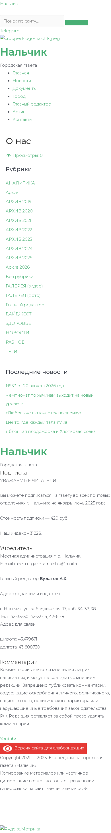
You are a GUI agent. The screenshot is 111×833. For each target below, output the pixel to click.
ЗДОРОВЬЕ (18, 323)
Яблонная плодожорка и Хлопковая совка (51, 431)
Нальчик (9, 3)
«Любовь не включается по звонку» (43, 413)
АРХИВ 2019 (19, 201)
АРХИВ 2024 (19, 248)
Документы (24, 88)
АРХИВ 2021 (18, 220)
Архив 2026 (18, 267)
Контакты (22, 119)
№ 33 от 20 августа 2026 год (35, 385)
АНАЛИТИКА (20, 183)
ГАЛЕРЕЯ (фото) (23, 295)
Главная (21, 73)
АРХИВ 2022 (19, 229)
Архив (19, 111)
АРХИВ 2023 (19, 239)
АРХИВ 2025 (19, 257)
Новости (22, 80)
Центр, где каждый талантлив (36, 422)
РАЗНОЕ (15, 342)
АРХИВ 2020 (19, 211)
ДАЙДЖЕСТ (19, 314)
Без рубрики (19, 276)
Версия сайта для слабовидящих (48, 748)
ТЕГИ (11, 351)
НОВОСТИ (17, 332)
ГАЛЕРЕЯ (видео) (24, 286)
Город (19, 96)
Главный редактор (32, 104)
